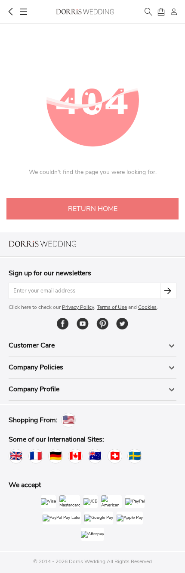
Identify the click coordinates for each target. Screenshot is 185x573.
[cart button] (161, 11)
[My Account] (174, 11)
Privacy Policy (78, 307)
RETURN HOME (92, 208)
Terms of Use (112, 307)
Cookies (147, 307)
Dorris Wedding (85, 11)
